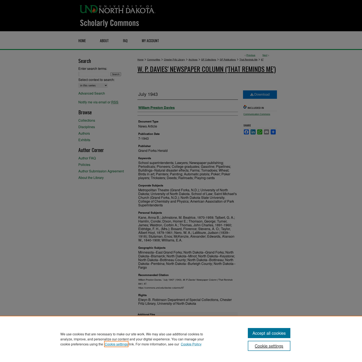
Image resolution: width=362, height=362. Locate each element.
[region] (181, 339)
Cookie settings (116, 344)
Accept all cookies (269, 333)
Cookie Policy (191, 344)
